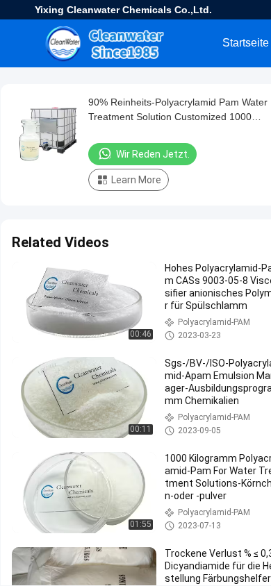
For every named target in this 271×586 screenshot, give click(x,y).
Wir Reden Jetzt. (153, 154)
